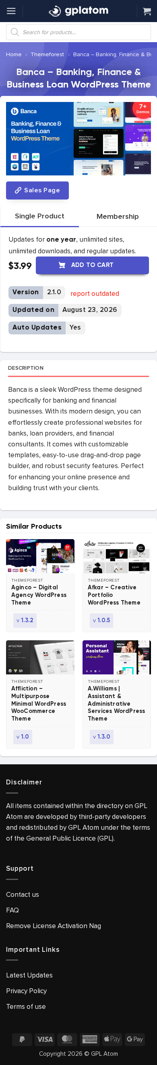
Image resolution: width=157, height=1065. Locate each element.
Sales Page (41, 190)
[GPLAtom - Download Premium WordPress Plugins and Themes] (78, 11)
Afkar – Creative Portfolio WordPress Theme (114, 595)
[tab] (39, 216)
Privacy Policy (26, 991)
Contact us (22, 894)
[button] (11, 11)
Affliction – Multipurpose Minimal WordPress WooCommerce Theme (38, 704)
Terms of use (26, 1006)
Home (14, 54)
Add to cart (92, 265)
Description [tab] (25, 368)
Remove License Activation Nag (53, 926)
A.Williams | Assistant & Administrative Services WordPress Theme (116, 704)
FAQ (12, 910)
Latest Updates (29, 975)
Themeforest (47, 54)
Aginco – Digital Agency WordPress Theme (38, 595)
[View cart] (147, 11)
